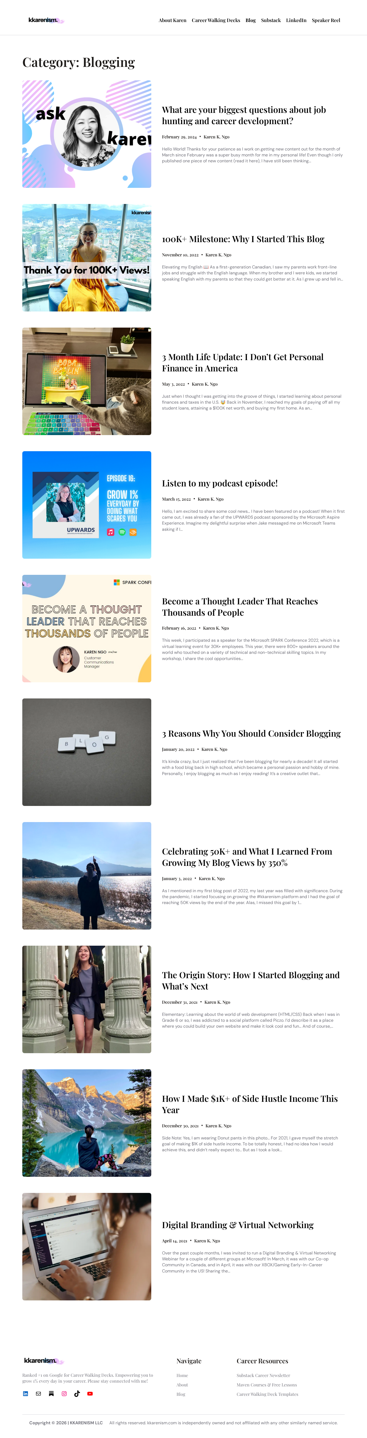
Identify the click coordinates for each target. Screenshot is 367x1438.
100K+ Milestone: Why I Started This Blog (243, 238)
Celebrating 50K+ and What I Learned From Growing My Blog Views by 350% (247, 856)
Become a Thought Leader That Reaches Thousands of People (240, 606)
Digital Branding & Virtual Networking (238, 1224)
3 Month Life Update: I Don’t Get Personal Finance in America (243, 362)
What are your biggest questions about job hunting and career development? (244, 115)
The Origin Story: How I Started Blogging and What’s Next (251, 980)
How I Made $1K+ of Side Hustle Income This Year (250, 1104)
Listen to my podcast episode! (220, 483)
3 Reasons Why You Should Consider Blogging (251, 733)
